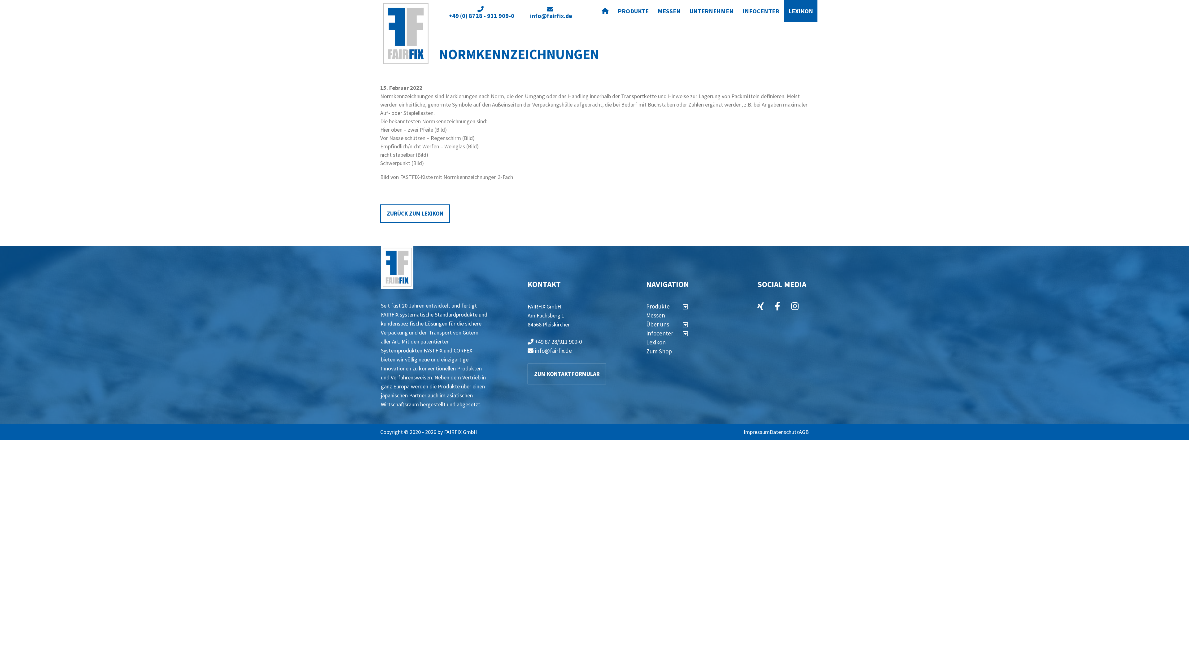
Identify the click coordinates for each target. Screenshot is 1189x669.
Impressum (757, 432)
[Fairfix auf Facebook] (777, 307)
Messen (669, 11)
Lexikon (800, 11)
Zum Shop (659, 351)
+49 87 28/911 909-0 (558, 341)
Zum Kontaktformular (567, 374)
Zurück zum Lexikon (415, 213)
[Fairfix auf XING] (760, 307)
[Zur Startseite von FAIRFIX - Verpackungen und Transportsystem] (397, 267)
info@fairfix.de (553, 350)
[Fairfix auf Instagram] (795, 307)
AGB (804, 432)
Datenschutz (784, 432)
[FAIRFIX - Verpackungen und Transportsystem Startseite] (405, 33)
